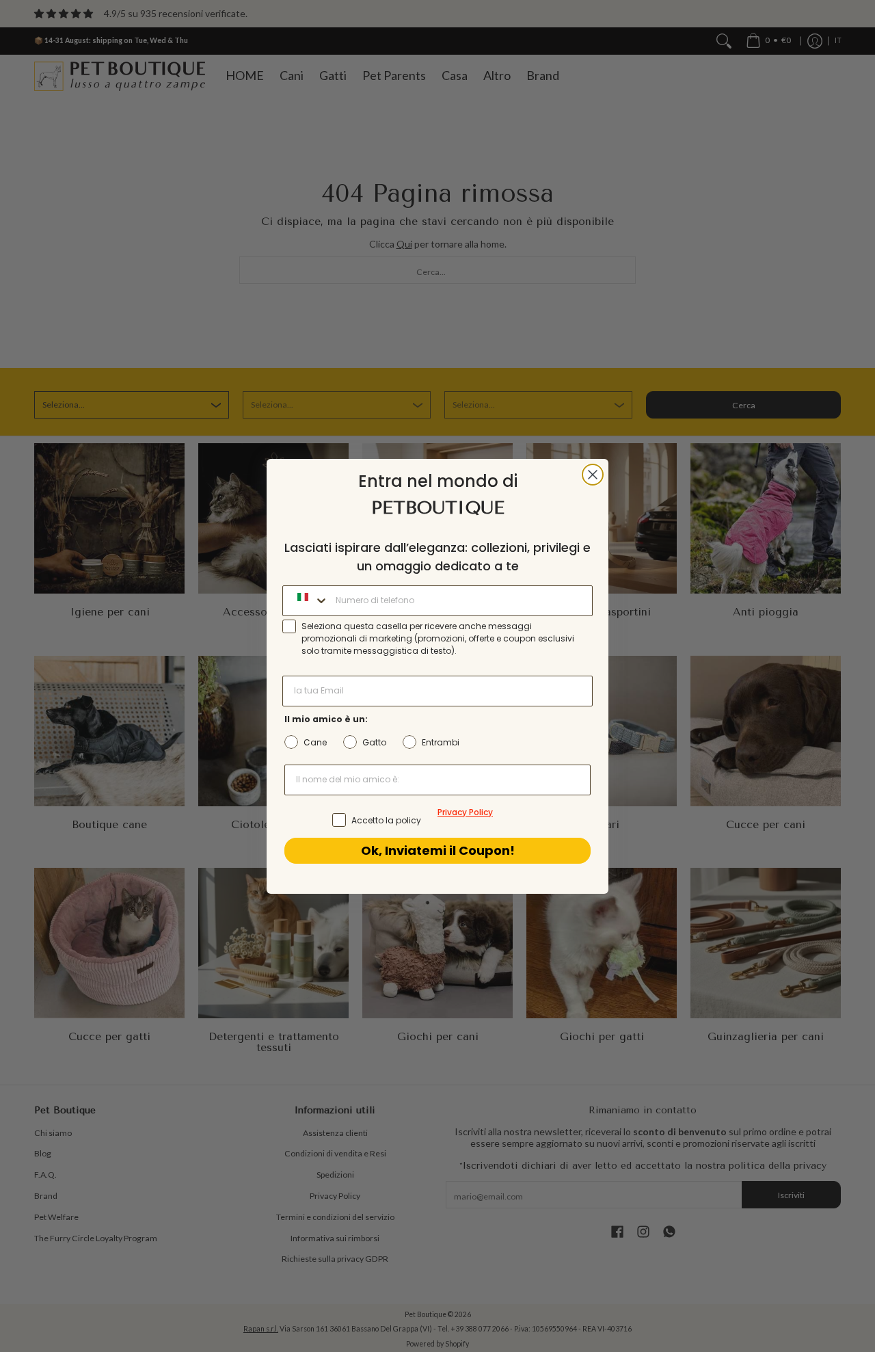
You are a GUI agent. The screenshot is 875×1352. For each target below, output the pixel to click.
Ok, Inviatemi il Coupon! (438, 850)
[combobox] (306, 600)
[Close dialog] (592, 474)
